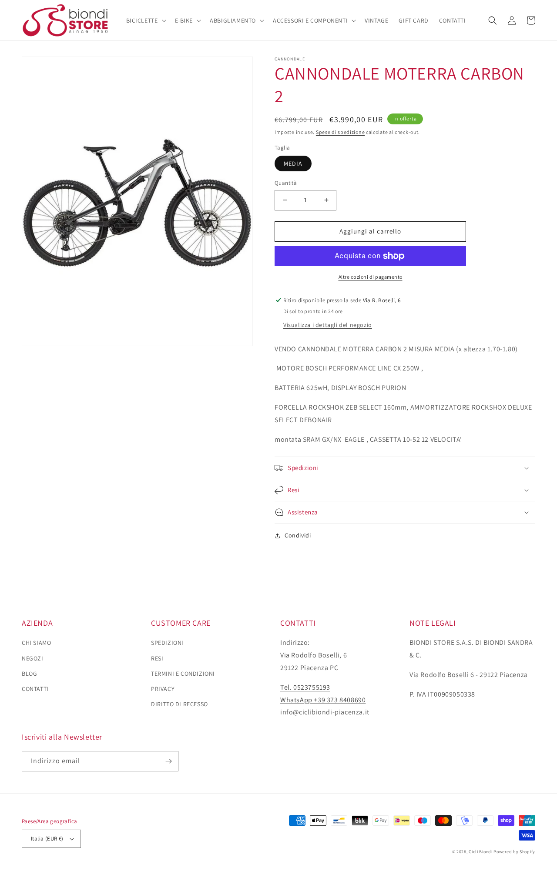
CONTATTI (35, 689)
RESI (157, 658)
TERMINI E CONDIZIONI (183, 673)
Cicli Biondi (480, 851)
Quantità (286, 183)
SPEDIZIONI (167, 643)
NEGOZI (33, 658)
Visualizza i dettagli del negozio (327, 325)
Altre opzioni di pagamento (371, 277)
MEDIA (293, 163)
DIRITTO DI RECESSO (179, 704)
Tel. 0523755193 (305, 687)
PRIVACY (162, 689)
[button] (145, 20)
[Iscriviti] (168, 761)
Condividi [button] (298, 535)
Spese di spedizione (340, 132)
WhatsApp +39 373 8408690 (323, 699)
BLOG (29, 673)
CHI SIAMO (36, 643)
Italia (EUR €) (47, 838)
